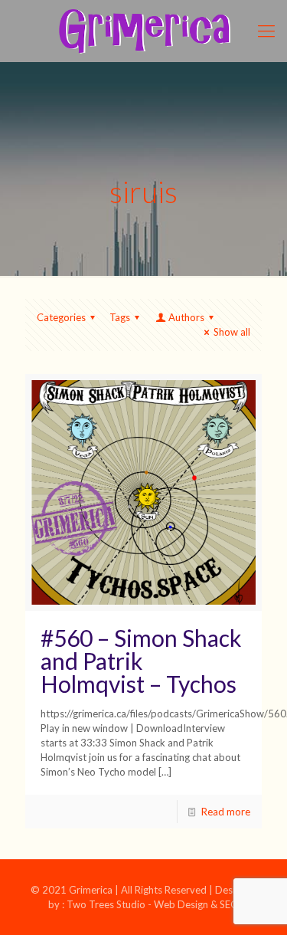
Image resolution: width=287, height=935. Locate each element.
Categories (61, 317)
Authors (186, 317)
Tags (119, 317)
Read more (225, 811)
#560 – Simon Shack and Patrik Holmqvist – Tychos (141, 660)
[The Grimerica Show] (143, 31)
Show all (232, 332)
